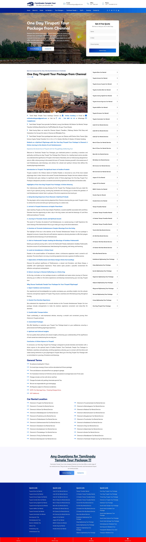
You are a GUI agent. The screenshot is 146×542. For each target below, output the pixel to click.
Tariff (81, 10)
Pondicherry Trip (33, 528)
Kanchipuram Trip (34, 517)
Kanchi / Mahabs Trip (35, 523)
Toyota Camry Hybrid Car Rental (102, 95)
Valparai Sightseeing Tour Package (103, 282)
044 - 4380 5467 (94, 4)
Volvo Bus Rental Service (100, 253)
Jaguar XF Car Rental (99, 183)
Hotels (41, 10)
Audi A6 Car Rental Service (100, 130)
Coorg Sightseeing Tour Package (102, 300)
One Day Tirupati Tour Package (102, 306)
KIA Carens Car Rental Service (101, 166)
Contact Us (96, 10)
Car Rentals (48, 10)
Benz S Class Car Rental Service (102, 148)
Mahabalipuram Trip (34, 520)
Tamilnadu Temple (71, 10)
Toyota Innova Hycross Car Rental (102, 101)
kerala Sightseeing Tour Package (102, 271)
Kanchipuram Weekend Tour (107, 527)
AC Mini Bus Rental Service (100, 236)
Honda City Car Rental (99, 195)
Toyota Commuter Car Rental (101, 119)
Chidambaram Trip (34, 531)
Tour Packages (59, 10)
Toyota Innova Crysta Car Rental (102, 84)
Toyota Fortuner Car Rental (101, 113)
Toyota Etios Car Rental (99, 72)
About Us (34, 10)
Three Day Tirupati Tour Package (109, 497)
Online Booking (34, 49)
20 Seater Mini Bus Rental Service (102, 241)
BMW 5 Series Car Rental (100, 189)
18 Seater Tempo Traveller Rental (102, 224)
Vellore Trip (32, 526)
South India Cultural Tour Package (109, 518)
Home (28, 10)
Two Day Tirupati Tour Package (108, 494)
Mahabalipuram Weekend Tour (108, 524)
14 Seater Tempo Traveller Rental (102, 218)
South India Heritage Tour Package (109, 521)
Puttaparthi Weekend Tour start (108, 529)
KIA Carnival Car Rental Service (102, 171)
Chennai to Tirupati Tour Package (109, 500)
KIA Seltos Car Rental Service (101, 160)
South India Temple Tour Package (109, 505)
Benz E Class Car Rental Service (102, 142)
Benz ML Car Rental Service (100, 154)
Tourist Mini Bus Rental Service (101, 230)
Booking (88, 10)
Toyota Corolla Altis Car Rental (102, 90)
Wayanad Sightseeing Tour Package (103, 288)
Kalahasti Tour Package (106, 502)
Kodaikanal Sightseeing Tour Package (103, 259)
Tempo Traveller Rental (99, 206)
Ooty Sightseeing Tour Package (102, 265)
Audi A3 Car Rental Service (100, 125)
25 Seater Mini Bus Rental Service (102, 247)
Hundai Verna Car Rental (100, 201)
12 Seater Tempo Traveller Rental (102, 212)
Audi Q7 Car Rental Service (100, 136)
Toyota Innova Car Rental (100, 78)
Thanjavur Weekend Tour (107, 532)
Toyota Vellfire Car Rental (100, 107)
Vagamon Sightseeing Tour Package (103, 277)
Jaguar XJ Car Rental (99, 177)
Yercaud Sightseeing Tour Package (102, 294)
